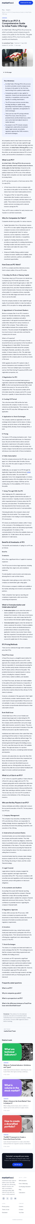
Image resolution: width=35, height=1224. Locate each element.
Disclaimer (5, 1212)
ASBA (28, 472)
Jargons (8, 10)
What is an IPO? (7, 988)
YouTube (21, 1212)
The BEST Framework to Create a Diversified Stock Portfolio (14, 1138)
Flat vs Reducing (23, 1183)
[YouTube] (15, 1198)
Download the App (25, 3)
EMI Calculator (23, 1180)
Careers (21, 1206)
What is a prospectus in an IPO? (12, 998)
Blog (3, 10)
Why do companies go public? (11, 993)
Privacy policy (5, 1206)
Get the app (17, 1164)
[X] (7, 1198)
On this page (8, 72)
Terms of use (5, 1209)
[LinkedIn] (3, 1198)
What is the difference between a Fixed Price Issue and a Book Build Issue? (16, 1004)
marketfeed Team (8, 43)
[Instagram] (11, 1198)
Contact (21, 1209)
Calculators (22, 1192)
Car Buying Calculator (25, 1186)
